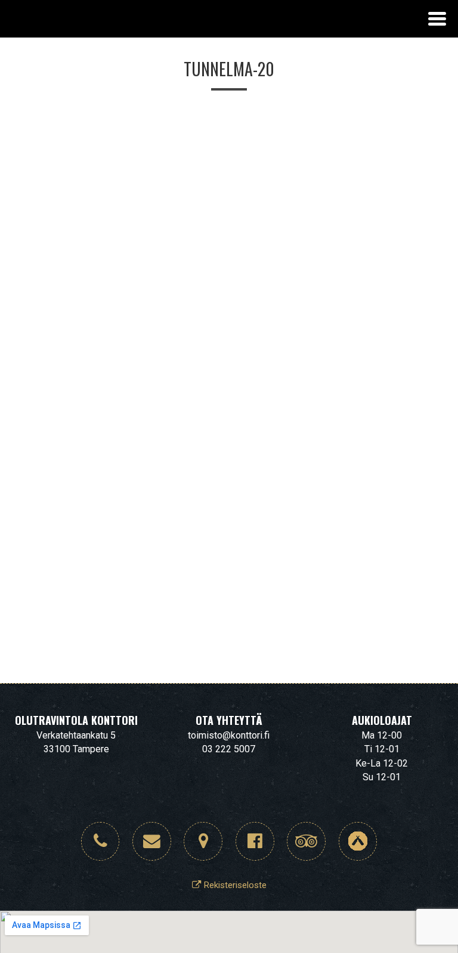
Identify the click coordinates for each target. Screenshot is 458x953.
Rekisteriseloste (234, 885)
